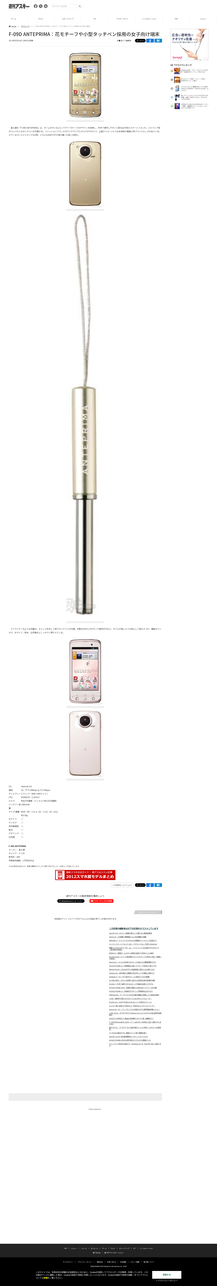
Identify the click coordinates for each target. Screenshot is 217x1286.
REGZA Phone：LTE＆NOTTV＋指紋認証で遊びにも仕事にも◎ (132, 969)
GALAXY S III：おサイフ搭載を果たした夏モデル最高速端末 (130, 933)
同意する (167, 1275)
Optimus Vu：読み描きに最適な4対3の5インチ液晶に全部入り (132, 973)
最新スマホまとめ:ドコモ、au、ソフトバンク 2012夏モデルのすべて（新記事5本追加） (134, 948)
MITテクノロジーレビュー (115, 1253)
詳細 (46, 1278)
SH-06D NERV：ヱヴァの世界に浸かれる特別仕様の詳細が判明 (132, 980)
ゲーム (104, 1248)
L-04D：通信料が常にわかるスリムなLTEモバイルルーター (130, 998)
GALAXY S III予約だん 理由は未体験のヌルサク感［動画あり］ (131, 1018)
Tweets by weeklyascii (94, 1109)
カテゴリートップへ (149, 912)
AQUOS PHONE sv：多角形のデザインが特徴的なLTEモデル (131, 991)
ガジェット (25, 26)
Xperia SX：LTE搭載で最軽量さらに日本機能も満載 (127, 937)
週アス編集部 (126, 40)
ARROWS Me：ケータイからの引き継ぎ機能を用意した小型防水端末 (134, 995)
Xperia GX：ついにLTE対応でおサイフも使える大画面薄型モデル (132, 962)
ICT (68, 19)
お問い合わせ (111, 1262)
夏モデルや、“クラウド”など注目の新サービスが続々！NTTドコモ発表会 (135, 1028)
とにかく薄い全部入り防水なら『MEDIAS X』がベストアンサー (132, 1006)
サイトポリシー (68, 1262)
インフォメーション (122, 19)
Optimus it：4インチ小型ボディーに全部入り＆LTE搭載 (129, 977)
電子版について (149, 1262)
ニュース (203, 19)
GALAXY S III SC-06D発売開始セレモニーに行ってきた (128, 1036)
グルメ (13, 19)
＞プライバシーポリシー (167, 1280)
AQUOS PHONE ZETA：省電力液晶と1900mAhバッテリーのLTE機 (133, 988)
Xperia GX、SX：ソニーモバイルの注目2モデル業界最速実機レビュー (134, 1009)
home (13, 26)
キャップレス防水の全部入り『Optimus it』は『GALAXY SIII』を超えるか (135, 1044)
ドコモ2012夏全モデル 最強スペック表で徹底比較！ (128, 1033)
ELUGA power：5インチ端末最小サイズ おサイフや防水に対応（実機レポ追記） (135, 957)
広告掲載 (123, 1262)
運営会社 (100, 1262)
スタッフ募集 (134, 1262)
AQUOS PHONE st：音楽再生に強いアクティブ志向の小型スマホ (132, 966)
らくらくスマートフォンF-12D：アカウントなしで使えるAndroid (133, 944)
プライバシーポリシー (85, 1262)
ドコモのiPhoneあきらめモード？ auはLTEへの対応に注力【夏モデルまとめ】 (135, 1023)
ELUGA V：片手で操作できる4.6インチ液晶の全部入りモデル (131, 984)
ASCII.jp (98, 1253)
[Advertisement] (162, 7)
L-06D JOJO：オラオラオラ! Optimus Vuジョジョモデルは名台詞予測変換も (135, 1014)
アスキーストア (95, 19)
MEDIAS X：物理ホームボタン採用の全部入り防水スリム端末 (131, 953)
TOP (149, 19)
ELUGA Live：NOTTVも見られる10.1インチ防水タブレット (130, 1002)
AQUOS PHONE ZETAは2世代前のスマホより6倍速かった (130, 1040)
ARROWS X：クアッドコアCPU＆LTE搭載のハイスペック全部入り (133, 940)
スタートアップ (40, 19)
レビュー (176, 19)
